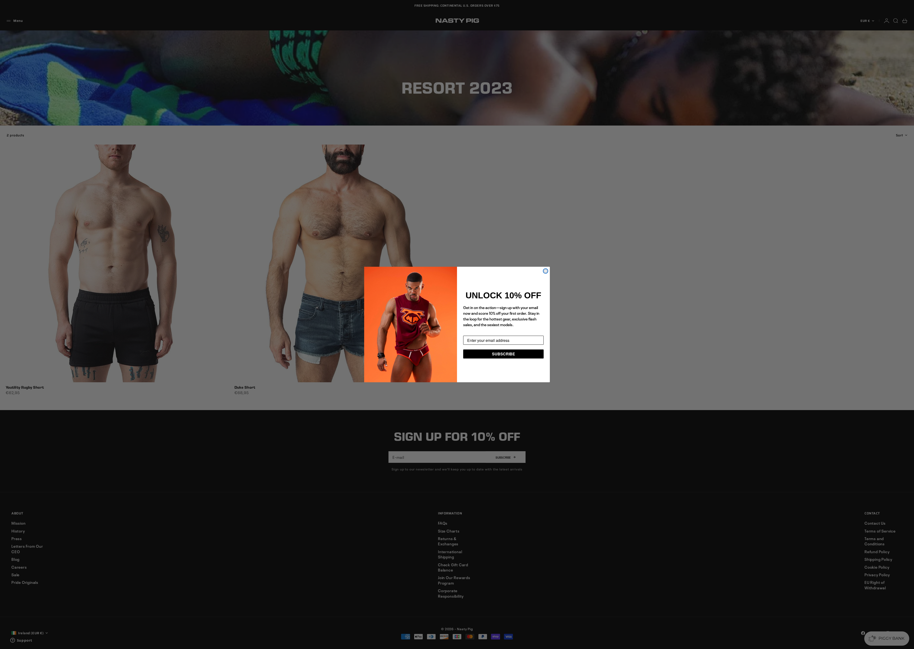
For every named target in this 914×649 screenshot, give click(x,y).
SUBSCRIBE (503, 354)
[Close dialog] (545, 271)
